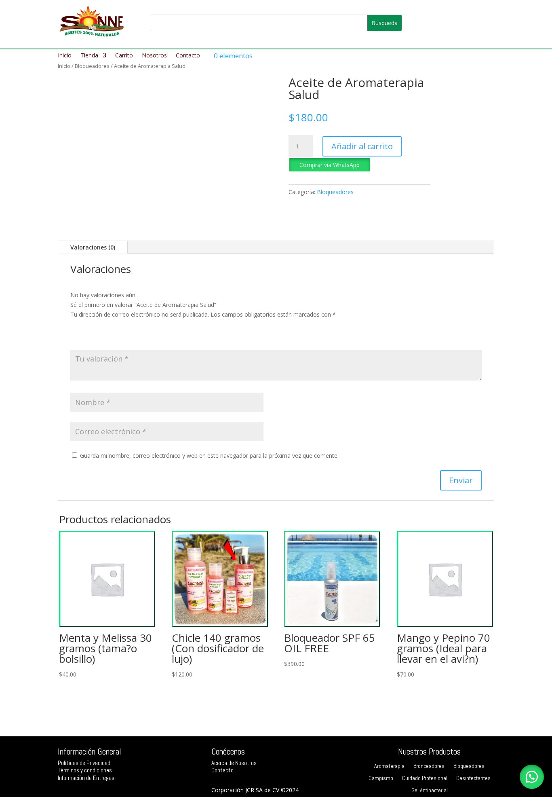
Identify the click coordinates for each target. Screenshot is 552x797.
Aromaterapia (389, 766)
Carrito (124, 56)
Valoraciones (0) (92, 247)
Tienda (89, 56)
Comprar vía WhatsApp (329, 165)
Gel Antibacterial (429, 790)
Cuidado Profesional (424, 778)
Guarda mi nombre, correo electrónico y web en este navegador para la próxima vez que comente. (209, 455)
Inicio (65, 56)
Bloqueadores (92, 66)
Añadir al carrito (362, 146)
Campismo (381, 778)
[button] (330, 164)
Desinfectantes (473, 778)
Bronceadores (429, 766)
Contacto (188, 56)
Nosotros (154, 56)
